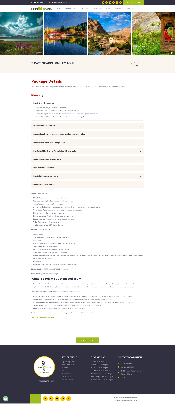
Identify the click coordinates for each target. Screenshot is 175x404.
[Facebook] (103, 2)
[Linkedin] (120, 2)
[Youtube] (113, 2)
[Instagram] (106, 2)
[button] (171, 32)
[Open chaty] (5, 398)
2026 (135, 400)
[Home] (41, 8)
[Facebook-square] (45, 398)
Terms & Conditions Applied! (42, 317)
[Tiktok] (117, 2)
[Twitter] (110, 2)
